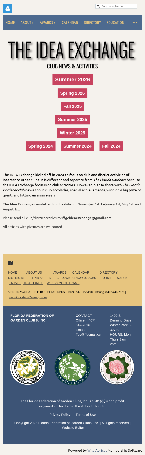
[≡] (134, 22)
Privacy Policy (59, 414)
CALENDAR (80, 272)
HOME (12, 272)
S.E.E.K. (122, 277)
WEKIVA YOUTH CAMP (63, 283)
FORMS (106, 277)
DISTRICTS (16, 277)
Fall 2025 (72, 106)
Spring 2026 (72, 93)
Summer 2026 (72, 79)
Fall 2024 (111, 146)
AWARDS (60, 272)
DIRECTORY (108, 272)
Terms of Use (86, 414)
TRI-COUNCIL (33, 283)
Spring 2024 (40, 146)
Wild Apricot (97, 450)
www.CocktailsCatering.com (28, 297)
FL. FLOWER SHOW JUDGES (75, 277)
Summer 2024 (77, 146)
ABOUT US (34, 272)
